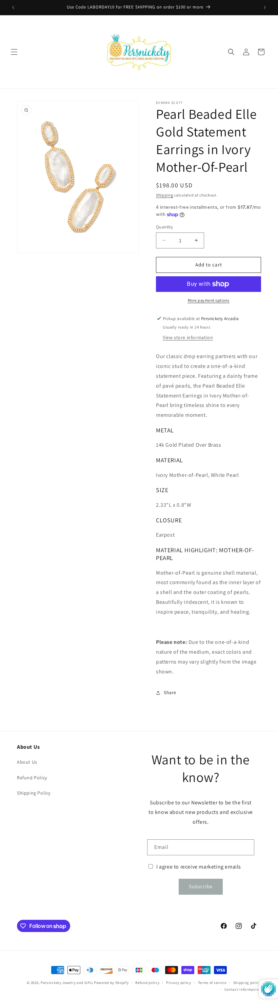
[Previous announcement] (13, 7)
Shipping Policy (34, 793)
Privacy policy (178, 982)
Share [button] (170, 692)
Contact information (242, 989)
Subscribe (201, 886)
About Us (27, 762)
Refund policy (147, 982)
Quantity (164, 227)
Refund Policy (32, 778)
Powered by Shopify (111, 982)
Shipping (164, 195)
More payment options (209, 300)
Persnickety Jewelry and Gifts (67, 982)
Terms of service (212, 982)
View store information (188, 337)
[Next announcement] (264, 7)
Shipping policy (247, 982)
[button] (14, 51)
